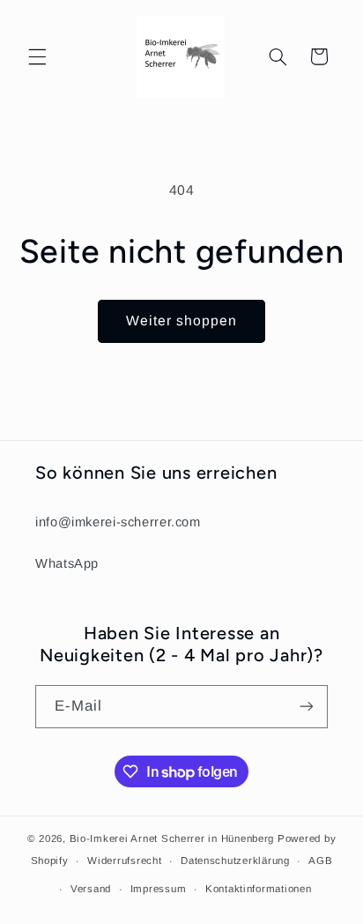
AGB (320, 860)
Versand (90, 888)
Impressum (158, 888)
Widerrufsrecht (124, 860)
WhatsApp (67, 563)
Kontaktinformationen (258, 888)
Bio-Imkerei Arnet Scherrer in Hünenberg (172, 838)
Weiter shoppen (182, 320)
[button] (37, 56)
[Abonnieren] (306, 706)
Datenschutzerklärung (235, 860)
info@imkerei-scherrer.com (118, 522)
